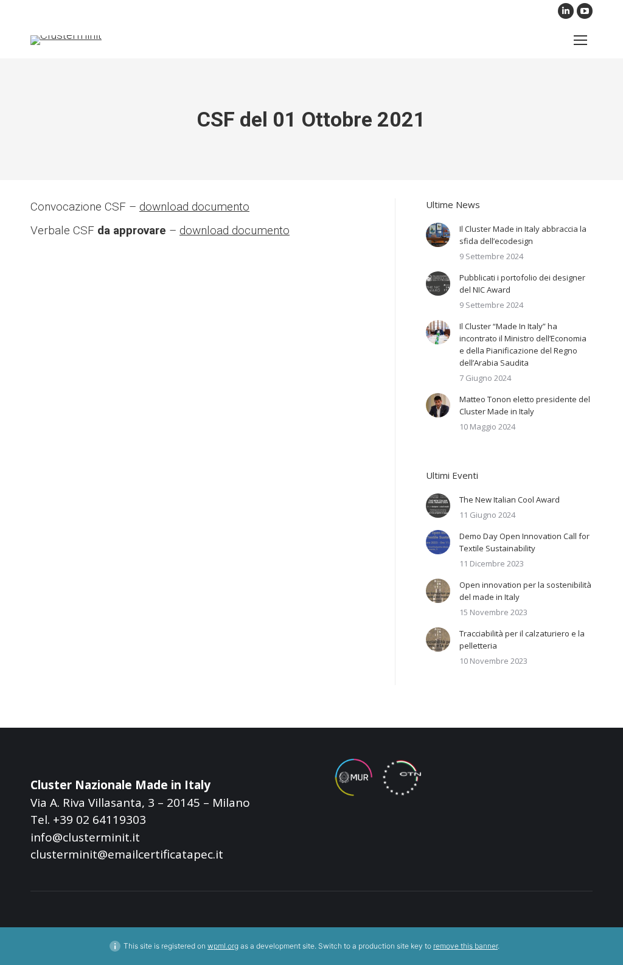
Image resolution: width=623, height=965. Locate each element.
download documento (194, 207)
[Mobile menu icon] (580, 40)
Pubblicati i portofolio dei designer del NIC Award (522, 283)
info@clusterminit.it (85, 837)
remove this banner (465, 945)
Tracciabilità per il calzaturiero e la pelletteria (522, 639)
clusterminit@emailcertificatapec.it (126, 854)
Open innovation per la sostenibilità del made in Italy (525, 590)
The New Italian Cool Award (509, 499)
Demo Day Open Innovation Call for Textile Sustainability (524, 542)
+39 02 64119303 (99, 819)
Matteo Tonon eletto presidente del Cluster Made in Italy (524, 405)
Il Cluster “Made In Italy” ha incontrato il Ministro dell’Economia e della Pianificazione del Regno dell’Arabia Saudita (522, 344)
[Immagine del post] (438, 235)
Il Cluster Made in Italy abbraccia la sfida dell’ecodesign (522, 234)
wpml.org (222, 945)
